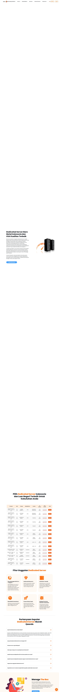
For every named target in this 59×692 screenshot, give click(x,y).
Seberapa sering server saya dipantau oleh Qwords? (18, 649)
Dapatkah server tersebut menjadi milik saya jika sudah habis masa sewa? (22, 667)
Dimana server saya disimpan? (13, 645)
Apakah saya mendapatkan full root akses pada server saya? (19, 654)
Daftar (52, 1)
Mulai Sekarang (12, 262)
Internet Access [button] (37, 1)
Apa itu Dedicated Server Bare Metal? (15, 629)
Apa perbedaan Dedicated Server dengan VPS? (17, 640)
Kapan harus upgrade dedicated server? (15, 663)
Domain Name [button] (24, 1)
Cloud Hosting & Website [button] (10, 1)
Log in (56, 1)
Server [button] (18, 1)
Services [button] (30, 1)
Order (50, 509)
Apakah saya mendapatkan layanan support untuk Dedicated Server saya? (22, 658)
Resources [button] (44, 1)
